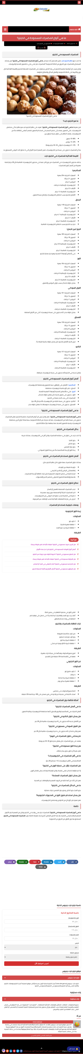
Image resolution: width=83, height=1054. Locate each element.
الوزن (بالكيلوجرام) (74, 918)
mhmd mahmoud (37, 1022)
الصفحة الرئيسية (58, 43)
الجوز (73, 391)
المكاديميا (72, 385)
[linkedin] (10, 1050)
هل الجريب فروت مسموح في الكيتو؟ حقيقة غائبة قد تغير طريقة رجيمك (53, 544)
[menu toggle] (79, 2)
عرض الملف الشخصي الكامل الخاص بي (41, 1035)
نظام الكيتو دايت (67, 60)
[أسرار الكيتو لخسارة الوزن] (5, 29)
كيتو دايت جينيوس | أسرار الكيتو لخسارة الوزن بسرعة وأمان (41, 1051)
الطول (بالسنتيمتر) (73, 926)
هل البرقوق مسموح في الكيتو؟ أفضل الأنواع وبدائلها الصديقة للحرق (54, 568)
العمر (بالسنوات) (74, 935)
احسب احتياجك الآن (42, 963)
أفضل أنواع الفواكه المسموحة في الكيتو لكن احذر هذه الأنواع (56, 549)
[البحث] (3, 2)
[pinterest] (14, 1050)
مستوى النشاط (74, 953)
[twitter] (17, 1050)
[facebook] (21, 1050)
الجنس (77, 943)
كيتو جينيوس (73, 29)
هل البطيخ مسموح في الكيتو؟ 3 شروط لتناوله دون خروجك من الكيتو (54, 554)
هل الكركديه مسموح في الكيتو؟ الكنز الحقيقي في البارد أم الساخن (54, 564)
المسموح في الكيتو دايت (43, 43)
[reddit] (7, 1050)
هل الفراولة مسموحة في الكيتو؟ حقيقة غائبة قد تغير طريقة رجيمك (54, 559)
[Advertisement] (41, 18)
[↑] (41, 1048)
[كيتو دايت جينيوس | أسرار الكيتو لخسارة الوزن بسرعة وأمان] (41, 9)
